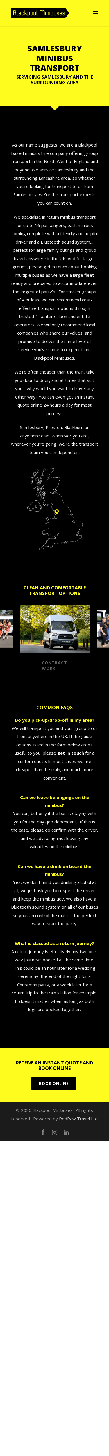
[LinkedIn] (66, 1132)
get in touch (70, 753)
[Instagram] (54, 1132)
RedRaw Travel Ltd (78, 1118)
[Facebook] (43, 1132)
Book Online (54, 1083)
